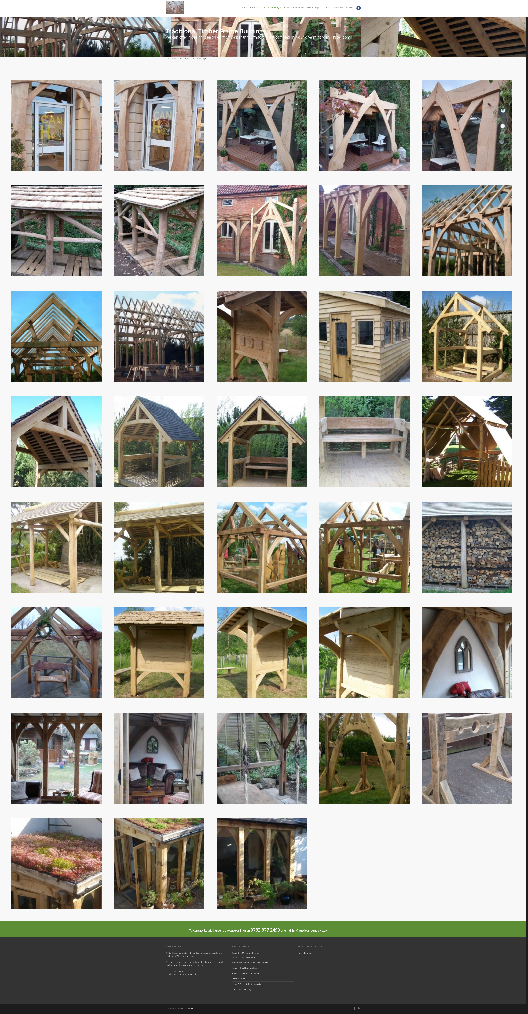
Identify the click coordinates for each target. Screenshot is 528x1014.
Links (326, 7)
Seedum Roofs (238, 978)
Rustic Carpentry (271, 7)
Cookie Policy (192, 1008)
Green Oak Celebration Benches (246, 957)
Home (244, 7)
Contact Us (337, 7)
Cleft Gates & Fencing (241, 989)
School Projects (314, 7)
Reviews (349, 7)
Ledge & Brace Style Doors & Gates (248, 984)
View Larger (56, 123)
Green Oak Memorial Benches (245, 953)
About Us (254, 7)
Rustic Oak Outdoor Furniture (245, 973)
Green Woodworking (294, 7)
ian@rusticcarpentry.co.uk (184, 974)
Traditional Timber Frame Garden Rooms (251, 962)
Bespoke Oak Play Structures (245, 968)
